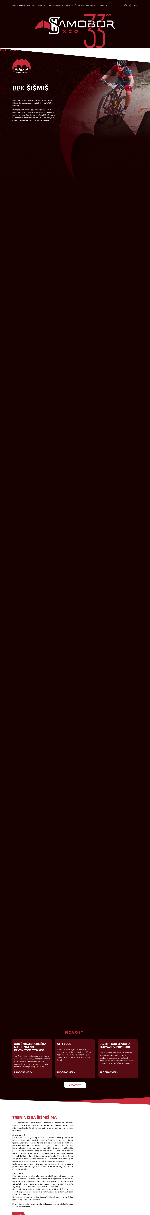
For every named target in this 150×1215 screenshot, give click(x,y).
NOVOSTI (42, 5)
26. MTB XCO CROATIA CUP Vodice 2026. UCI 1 (115, 1045)
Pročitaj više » (23, 1072)
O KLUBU (31, 5)
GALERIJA (90, 5)
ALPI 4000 (64, 1044)
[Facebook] (125, 5)
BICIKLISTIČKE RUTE (75, 5)
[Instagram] (130, 5)
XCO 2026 (102, 5)
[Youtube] (135, 5)
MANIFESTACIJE (56, 5)
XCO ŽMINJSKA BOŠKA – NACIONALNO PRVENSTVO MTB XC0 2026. (31, 1048)
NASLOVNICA (18, 5)
